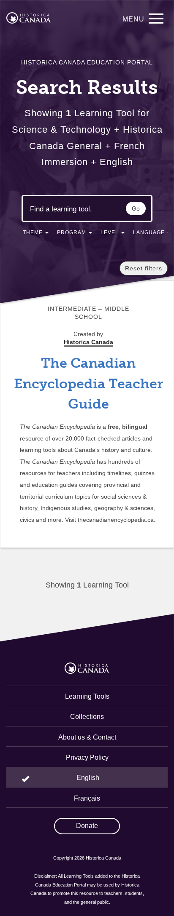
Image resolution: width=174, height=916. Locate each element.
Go (136, 208)
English (87, 777)
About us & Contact (87, 737)
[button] (36, 234)
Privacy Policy (87, 757)
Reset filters (143, 268)
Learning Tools (87, 696)
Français (87, 798)
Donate (87, 825)
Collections (87, 716)
